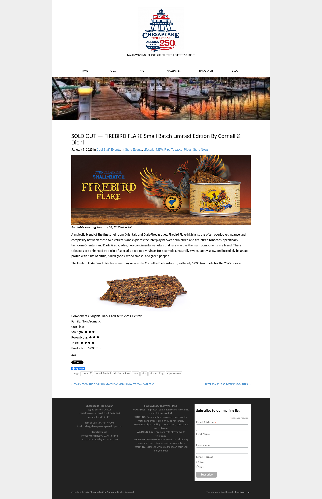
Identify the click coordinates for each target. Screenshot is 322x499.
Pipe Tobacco (173, 149)
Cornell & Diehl (103, 373)
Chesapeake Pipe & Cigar (102, 492)
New (135, 373)
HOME (85, 71)
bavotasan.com (242, 492)
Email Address (206, 422)
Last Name (203, 445)
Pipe (144, 373)
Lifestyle (148, 149)
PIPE (142, 71)
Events (115, 149)
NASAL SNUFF (206, 71)
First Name (203, 433)
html (201, 462)
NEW (159, 149)
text (201, 466)
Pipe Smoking (157, 373)
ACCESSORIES (174, 71)
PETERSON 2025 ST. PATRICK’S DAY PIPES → (228, 384)
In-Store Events (132, 149)
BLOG (235, 71)
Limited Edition (122, 373)
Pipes (188, 149)
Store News (201, 149)
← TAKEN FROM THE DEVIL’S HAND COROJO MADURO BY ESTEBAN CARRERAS (112, 384)
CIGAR (114, 71)
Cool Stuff (103, 149)
